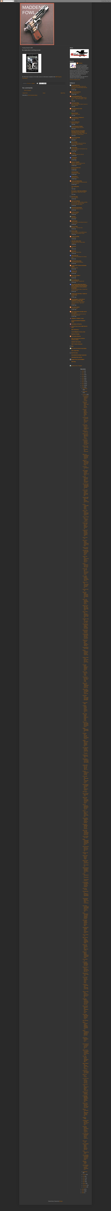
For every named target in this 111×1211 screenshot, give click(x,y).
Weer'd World (74, 142)
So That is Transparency (86, 467)
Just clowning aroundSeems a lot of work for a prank (85, 1157)
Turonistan (73, 246)
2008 (83, 1189)
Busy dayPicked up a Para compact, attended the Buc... (85, 915)
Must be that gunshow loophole (85, 631)
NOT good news (85, 1141)
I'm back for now (74, 308)
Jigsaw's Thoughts (75, 162)
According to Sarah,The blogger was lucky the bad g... (85, 626)
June (84, 1178)
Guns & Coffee (74, 226)
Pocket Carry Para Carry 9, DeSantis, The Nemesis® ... (85, 449)
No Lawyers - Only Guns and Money (79, 191)
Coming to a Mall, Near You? (85, 756)
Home (44, 93)
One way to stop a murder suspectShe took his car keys (86, 543)
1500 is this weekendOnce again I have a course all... (85, 691)
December (85, 388)
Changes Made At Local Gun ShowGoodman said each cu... (85, 1001)
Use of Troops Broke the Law (85, 794)
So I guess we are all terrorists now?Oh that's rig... (85, 1080)
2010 (83, 385)
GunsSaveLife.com (75, 85)
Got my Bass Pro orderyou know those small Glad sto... (85, 614)
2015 (83, 376)
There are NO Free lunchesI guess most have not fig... (85, 994)
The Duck (80, 63)
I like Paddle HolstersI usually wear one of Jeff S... (86, 473)
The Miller (73, 153)
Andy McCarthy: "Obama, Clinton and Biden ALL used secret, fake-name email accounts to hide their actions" (79, 203)
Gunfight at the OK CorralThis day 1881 (86, 620)
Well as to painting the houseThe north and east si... (86, 456)
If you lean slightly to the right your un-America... (85, 826)
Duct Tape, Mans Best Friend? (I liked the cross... (85, 1016)
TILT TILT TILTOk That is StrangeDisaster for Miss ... (85, 1059)
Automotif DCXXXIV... (75, 93)
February (85, 1185)
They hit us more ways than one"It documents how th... (85, 724)
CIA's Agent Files (75, 350)
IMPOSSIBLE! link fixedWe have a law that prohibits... (85, 1066)
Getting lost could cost (85, 431)
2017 (83, 372)
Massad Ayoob (74, 113)
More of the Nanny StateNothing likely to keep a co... (86, 685)
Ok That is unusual (85, 889)
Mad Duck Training (75, 334)
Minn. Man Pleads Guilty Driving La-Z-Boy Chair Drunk (85, 717)
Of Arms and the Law (75, 167)
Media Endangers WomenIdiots (85, 730)
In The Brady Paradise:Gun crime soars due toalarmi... (85, 884)
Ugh (72, 187)
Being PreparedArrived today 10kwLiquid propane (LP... (86, 842)
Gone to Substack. (74, 197)
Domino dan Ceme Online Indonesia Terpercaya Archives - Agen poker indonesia (78, 302)
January (84, 1187)
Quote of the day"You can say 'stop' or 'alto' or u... (85, 767)
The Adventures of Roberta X (77, 117)
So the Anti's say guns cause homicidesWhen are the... (85, 493)
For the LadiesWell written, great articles (85, 506)
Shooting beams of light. (75, 173)
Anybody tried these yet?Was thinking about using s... (86, 500)
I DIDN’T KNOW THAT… (76, 114)
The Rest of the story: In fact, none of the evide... (85, 679)
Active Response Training (76, 126)
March (84, 1183)
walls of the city (74, 255)
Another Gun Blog (75, 236)
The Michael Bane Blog (76, 261)
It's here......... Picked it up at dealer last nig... (86, 773)
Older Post (63, 93)
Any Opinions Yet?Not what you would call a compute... (85, 750)
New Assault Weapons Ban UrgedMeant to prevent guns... (85, 1009)
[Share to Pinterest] (45, 83)
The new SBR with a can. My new (77, 154)
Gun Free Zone (74, 196)
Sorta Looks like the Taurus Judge (85, 857)
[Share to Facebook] (44, 83)
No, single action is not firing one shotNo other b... (86, 578)
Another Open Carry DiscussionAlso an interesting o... (85, 660)
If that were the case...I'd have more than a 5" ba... (86, 849)
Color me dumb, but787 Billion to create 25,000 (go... (85, 412)
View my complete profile (75, 79)
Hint (72, 247)
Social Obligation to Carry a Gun (78, 331)
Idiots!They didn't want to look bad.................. (86, 1040)
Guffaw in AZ (74, 271)
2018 (83, 371)
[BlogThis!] (41, 83)
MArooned (73, 251)
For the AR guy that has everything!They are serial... (85, 571)
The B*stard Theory (75, 118)
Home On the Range (75, 137)
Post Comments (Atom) (32, 95)
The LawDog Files (75, 186)
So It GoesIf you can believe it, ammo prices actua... (85, 980)
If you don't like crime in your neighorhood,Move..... (86, 427)
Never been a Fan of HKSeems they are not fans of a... (86, 969)
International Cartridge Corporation (78, 355)
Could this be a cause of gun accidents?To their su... (85, 420)
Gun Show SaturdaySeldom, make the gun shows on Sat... (86, 908)
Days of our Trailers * (75, 275)
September (85, 1171)
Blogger (61, 1201)
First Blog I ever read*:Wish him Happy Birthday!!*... (85, 698)
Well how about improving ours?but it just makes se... (85, 595)
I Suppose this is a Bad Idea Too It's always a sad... (86, 1122)
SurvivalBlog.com (75, 280)
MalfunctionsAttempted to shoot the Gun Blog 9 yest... (85, 870)
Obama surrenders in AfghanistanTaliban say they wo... (85, 1112)
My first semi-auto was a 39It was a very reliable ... (85, 436)
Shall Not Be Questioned (76, 207)
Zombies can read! (85, 853)
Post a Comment (27, 90)
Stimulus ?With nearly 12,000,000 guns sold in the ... (85, 462)
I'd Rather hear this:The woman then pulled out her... (85, 736)
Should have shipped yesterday (85, 1093)
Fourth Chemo (74, 272)
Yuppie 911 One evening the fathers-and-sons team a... (86, 559)
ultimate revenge (74, 213)
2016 (83, 374)
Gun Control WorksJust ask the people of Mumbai (85, 820)
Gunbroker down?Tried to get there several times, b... (85, 405)
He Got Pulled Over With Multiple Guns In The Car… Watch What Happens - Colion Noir (79, 98)
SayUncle (73, 216)
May (84, 1179)
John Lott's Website (75, 201)
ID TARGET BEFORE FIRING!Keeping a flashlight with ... (85, 1098)
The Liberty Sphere (75, 307)
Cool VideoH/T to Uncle (86, 1152)
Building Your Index (74, 123)
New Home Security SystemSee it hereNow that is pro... (85, 832)
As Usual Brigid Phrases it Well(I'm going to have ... (85, 667)
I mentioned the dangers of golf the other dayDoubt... (85, 1087)
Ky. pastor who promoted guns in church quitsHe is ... (86, 1136)
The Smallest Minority (76, 336)
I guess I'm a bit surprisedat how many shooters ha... (85, 585)
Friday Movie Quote (75, 177)
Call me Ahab (74, 231)
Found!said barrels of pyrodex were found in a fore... (85, 442)
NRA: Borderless (75, 329)
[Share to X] (42, 83)
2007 (83, 1191)
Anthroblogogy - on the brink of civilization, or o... (85, 1167)
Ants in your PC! (85, 538)
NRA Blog (73, 361)
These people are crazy (85, 837)
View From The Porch (76, 92)
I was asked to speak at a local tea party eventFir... (85, 398)
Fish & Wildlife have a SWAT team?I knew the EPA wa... (85, 1146)
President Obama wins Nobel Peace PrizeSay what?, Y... (85, 1129)
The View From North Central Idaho (78, 348)
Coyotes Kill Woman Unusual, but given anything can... (85, 533)
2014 (83, 378)
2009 (83, 387)
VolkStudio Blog (74, 172)
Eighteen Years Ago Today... (76, 252)
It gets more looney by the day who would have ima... (85, 1105)
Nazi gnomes (85, 1020)
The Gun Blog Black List (76, 96)
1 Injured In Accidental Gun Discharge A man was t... (85, 987)
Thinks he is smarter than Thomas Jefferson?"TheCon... (85, 643)
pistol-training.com (75, 122)
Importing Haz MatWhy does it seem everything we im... (85, 930)
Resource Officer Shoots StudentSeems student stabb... (86, 954)
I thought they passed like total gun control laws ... (85, 552)
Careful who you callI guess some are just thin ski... (85, 525)
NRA (72, 346)
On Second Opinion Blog (76, 181)
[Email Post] (37, 83)
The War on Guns (75, 212)
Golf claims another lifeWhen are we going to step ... (85, 923)
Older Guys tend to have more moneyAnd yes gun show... (85, 800)
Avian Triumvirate (74, 267)
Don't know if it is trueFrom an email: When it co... (86, 1046)
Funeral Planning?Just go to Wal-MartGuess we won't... (85, 479)
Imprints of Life (74, 138)
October (84, 394)
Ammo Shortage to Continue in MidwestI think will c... (86, 1033)
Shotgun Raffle (84, 1118)
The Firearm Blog (75, 103)
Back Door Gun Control (85, 1075)
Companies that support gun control (86, 1071)
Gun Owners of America (76, 324)
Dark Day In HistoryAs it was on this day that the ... (86, 761)
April (84, 1181)
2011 (83, 383)
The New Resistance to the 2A (77, 208)
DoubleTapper (74, 221)
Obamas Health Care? (85, 1162)
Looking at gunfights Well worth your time (85, 963)
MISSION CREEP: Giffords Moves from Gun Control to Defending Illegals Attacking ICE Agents (79, 87)
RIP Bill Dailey (73, 168)
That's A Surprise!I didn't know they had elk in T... (85, 807)
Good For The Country (76, 341)
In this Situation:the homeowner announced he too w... (85, 877)
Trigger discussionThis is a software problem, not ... (85, 743)
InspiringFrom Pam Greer (85, 648)
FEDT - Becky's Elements (76, 344)
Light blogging (73, 217)
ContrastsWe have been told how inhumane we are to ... (85, 636)
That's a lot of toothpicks (85, 548)
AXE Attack (85, 791)
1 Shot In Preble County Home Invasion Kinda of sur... (85, 709)
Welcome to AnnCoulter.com (86, 974)
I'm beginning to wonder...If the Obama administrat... (86, 894)
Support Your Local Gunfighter (77, 359)
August (84, 1174)
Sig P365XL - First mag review (77, 227)
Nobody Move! (74, 176)
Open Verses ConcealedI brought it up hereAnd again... (86, 1052)
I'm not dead (73, 237)
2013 (83, 380)
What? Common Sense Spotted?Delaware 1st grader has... (85, 1025)
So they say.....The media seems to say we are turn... (85, 813)
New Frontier (73, 158)
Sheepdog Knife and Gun (76, 357)
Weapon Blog (74, 147)
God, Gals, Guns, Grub (76, 241)
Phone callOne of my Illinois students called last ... (85, 653)
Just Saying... (73, 109)
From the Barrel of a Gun (76, 108)
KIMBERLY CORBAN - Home (77, 318)
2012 (83, 381)
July (84, 1176)
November (85, 391)
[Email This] (40, 83)
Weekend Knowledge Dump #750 (77, 127)
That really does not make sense (85, 673)
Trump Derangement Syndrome (77, 262)
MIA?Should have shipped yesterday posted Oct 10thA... (85, 940)
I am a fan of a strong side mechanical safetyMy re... (86, 486)
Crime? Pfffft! (73, 276)
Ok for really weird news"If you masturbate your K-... (85, 513)
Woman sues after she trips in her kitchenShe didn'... (85, 608)
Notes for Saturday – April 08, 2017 (77, 281)
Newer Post (25, 93)
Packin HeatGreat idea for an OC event (85, 565)
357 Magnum (74, 157)
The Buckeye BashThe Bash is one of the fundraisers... (86, 901)
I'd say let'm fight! (85, 703)
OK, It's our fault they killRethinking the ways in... (85, 601)
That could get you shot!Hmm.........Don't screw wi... (86, 519)
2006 (83, 1192)
